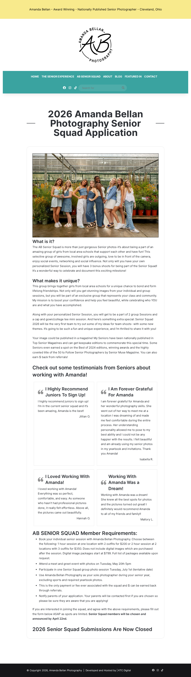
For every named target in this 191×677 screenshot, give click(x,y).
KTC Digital (124, 670)
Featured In (133, 76)
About (107, 76)
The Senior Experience (58, 76)
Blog (118, 76)
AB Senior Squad (89, 76)
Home (35, 76)
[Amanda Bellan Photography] (95, 44)
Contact (150, 76)
